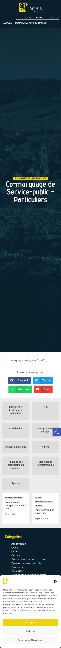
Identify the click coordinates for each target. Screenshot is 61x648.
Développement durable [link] (26, 563)
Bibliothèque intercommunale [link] (45, 463)
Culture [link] (38, 498)
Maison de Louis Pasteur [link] (43, 501)
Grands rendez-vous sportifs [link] (28, 574)
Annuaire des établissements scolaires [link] (16, 465)
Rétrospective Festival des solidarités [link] (15, 410)
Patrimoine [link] (39, 505)
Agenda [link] (40, 17)
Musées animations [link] (15, 446)
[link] (57, 432)
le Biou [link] (45, 446)
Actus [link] (27, 17)
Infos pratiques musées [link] (45, 430)
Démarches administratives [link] (30, 178)
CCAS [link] (14, 547)
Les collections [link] (16, 428)
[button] (56, 581)
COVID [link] (15, 551)
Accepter (30, 622)
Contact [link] (54, 17)
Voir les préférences (30, 640)
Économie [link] (17, 567)
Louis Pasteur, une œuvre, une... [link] (44, 511)
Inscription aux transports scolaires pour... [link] (15, 505)
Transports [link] (18, 498)
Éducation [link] (9, 498)
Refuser (30, 631)
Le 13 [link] (45, 407)
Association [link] (18, 543)
